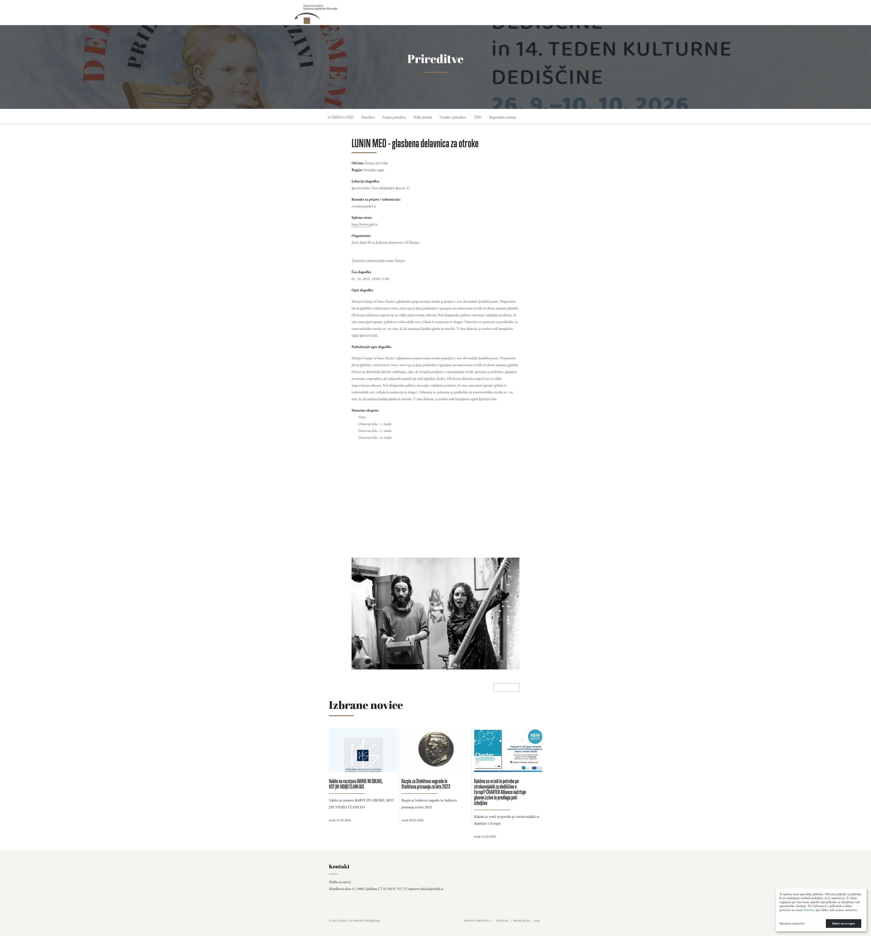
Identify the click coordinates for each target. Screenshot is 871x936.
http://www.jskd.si (364, 224)
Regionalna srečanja (502, 117)
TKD (478, 117)
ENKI (536, 921)
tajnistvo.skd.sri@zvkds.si (425, 889)
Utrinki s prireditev (453, 117)
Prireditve (368, 117)
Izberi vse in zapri (843, 923)
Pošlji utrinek (422, 117)
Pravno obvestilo (477, 921)
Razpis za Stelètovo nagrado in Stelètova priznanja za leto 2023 (425, 784)
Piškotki (502, 921)
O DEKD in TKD (341, 117)
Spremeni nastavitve (792, 923)
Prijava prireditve (394, 117)
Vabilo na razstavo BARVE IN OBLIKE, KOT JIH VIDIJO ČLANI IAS (356, 784)
